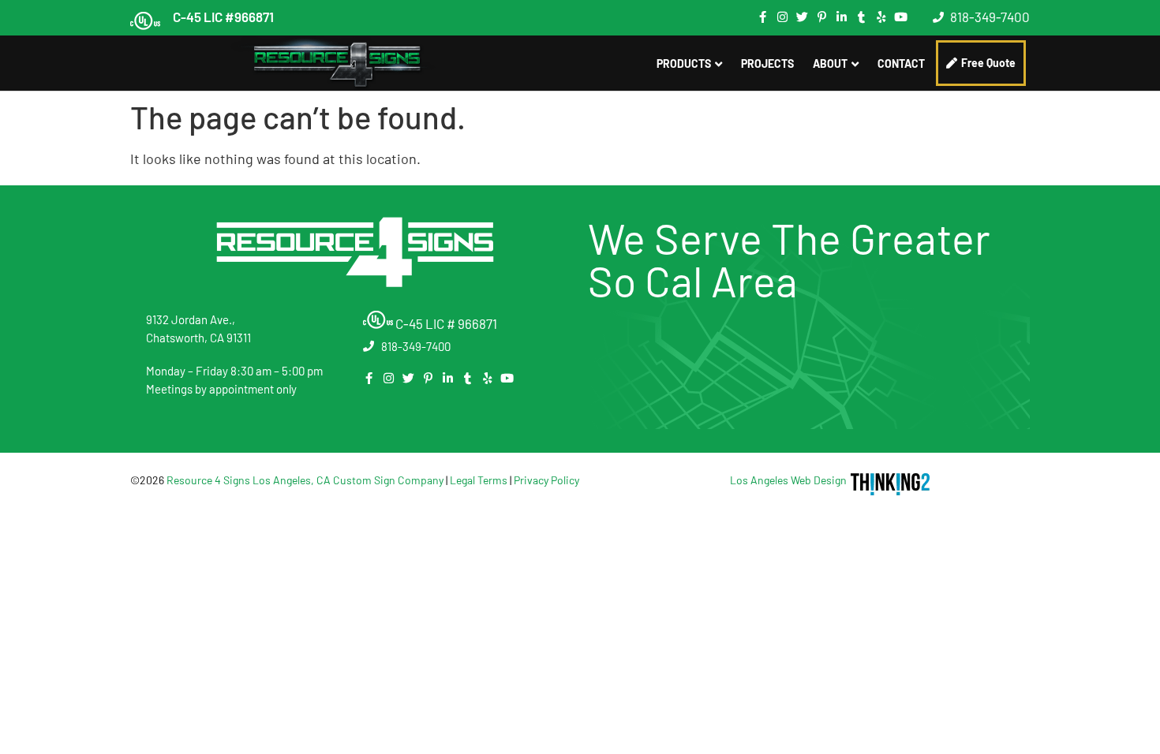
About (830, 63)
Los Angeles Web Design (788, 480)
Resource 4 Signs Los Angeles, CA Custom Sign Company (305, 480)
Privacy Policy (546, 480)
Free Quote (988, 62)
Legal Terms (478, 480)
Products (684, 63)
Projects (767, 63)
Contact (901, 63)
